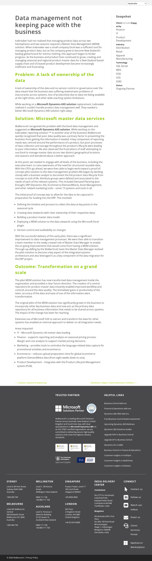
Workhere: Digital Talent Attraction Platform (114, 382)
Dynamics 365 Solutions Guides (118, 429)
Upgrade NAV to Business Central (118, 434)
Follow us (136, 497)
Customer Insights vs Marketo (117, 465)
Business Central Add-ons (115, 403)
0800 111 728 (41, 497)
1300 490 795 (12, 497)
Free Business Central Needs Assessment (122, 419)
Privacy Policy (32, 557)
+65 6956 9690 (71, 497)
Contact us (137, 489)
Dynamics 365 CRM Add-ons (116, 413)
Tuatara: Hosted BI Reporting (31, 382)
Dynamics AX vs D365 (113, 445)
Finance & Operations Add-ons (117, 408)
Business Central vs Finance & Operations (122, 450)
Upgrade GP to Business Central (118, 439)
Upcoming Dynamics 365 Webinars (119, 424)
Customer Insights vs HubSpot (117, 455)
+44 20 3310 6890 (72, 522)
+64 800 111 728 (43, 499)
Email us (135, 517)
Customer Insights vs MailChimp (118, 460)
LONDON (71, 504)
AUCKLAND (43, 506)
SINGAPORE (72, 481)
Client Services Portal (135, 530)
